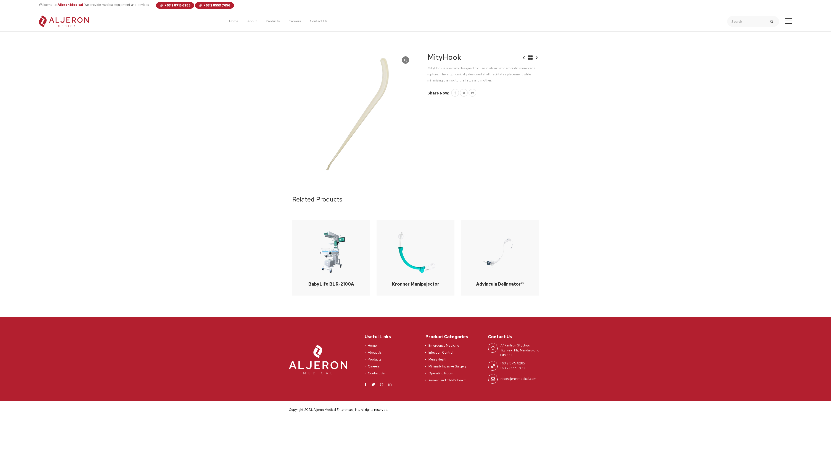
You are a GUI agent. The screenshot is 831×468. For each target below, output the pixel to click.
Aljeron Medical (70, 5)
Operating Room (440, 373)
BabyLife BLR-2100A (331, 284)
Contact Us (318, 21)
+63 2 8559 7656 (216, 5)
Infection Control (440, 352)
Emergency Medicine (443, 345)
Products (273, 21)
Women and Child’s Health (447, 380)
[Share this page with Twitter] (464, 93)
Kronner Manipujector (415, 284)
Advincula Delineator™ (500, 284)
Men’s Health (437, 359)
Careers (295, 21)
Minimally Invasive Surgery (447, 366)
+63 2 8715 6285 (177, 5)
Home (233, 21)
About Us (375, 352)
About (252, 21)
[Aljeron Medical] (64, 21)
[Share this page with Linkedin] (472, 93)
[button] (455, 93)
